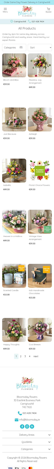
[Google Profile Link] (32, 426)
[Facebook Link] (22, 426)
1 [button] (16, 356)
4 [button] (29, 356)
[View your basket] (48, 10)
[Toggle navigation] (5, 10)
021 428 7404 (38, 21)
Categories (10, 47)
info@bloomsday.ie (29, 419)
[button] (27, 434)
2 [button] (20, 356)
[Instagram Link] (27, 426)
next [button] (36, 356)
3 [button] (25, 356)
